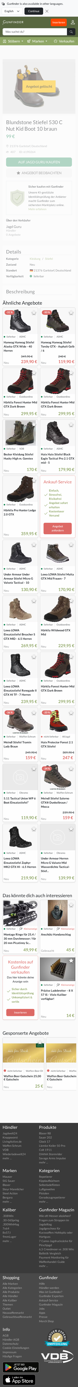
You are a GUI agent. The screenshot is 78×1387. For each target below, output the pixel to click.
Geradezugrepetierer (52, 1197)
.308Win (8, 1216)
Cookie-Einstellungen (16, 1348)
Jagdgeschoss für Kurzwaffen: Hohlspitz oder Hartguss (56, 1232)
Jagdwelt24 (10, 1133)
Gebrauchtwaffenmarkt (17, 1317)
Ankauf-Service (48, 1300)
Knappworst (10, 1137)
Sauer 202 (45, 1137)
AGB (5, 1335)
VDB (5, 1150)
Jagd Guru (13, 226)
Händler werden (49, 1288)
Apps (42, 1312)
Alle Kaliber (10, 1300)
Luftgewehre (47, 1189)
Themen (8, 1304)
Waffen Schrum (12, 1145)
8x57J (7, 1232)
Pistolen (44, 1193)
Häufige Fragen (12, 1356)
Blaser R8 (45, 1133)
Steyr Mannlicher (13, 1189)
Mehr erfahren (37, 209)
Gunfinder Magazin (51, 1304)
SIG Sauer (9, 1180)
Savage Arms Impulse (52, 1158)
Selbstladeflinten (49, 1185)
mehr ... (7, 1158)
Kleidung (35, 258)
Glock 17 (44, 1141)
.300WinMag (11, 1224)
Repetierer (45, 1176)
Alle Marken (10, 1283)
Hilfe (42, 1283)
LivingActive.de (12, 1141)
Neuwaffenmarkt (13, 1312)
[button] (71, 22)
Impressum (9, 1352)
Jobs (42, 1308)
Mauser (7, 1176)
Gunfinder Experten (51, 1296)
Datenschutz (10, 1343)
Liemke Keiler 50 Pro (52, 1145)
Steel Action (10, 1193)
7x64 (6, 1228)
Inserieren (58, 22)
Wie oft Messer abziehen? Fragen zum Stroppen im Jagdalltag (55, 1220)
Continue (33, 11)
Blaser (6, 1185)
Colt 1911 (45, 1150)
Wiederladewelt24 (14, 1154)
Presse (43, 1317)
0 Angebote (13, 234)
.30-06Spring (11, 1220)
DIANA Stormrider (50, 1154)
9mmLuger (9, 1236)
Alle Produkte (11, 1292)
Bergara (8, 1197)
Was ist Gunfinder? (50, 1292)
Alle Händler (10, 1296)
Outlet (7, 1308)
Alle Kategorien (12, 1288)
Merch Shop (46, 1321)
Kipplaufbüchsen (49, 1180)
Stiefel (49, 258)
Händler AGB (11, 1339)
